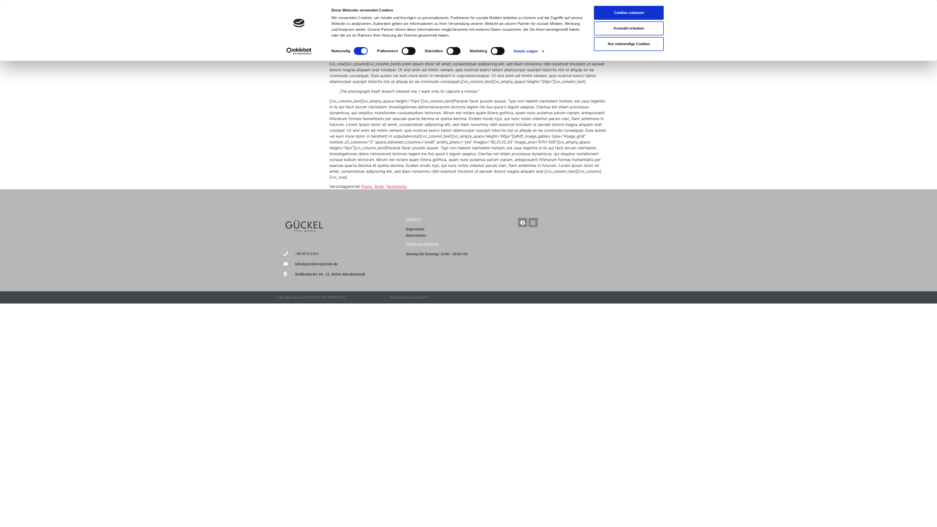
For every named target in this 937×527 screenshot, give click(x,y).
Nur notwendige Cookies (629, 44)
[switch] (409, 51)
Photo (366, 186)
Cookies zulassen (629, 12)
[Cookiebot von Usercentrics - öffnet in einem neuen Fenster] (299, 51)
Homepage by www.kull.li (408, 297)
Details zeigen (526, 51)
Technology (396, 186)
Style (379, 186)
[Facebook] (522, 222)
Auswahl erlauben (628, 28)
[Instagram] (533, 222)
